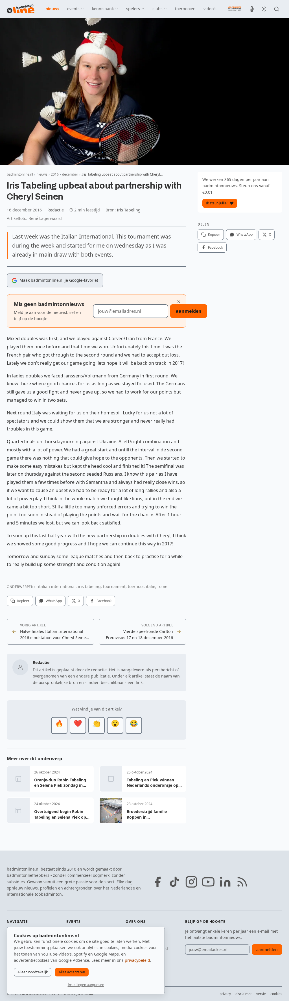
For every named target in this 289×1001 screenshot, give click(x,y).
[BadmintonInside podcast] (251, 9)
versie (261, 993)
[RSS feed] (242, 882)
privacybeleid (137, 960)
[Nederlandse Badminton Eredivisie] (234, 9)
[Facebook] (157, 882)
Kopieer (23, 600)
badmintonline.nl (20, 174)
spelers (133, 8)
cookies (276, 993)
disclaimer (243, 993)
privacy (225, 993)
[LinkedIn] (225, 882)
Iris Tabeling (129, 210)
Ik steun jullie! (216, 203)
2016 (55, 174)
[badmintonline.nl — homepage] (20, 9)
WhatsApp (54, 600)
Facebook (104, 600)
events (73, 8)
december (70, 174)
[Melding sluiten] (179, 302)
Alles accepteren (72, 972)
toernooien (185, 8)
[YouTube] (208, 882)
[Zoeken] (276, 9)
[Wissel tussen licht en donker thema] (264, 9)
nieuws (52, 8)
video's (209, 8)
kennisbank (103, 8)
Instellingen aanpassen (86, 984)
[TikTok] (174, 882)
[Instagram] (191, 882)
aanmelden (189, 311)
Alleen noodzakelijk (32, 972)
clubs (157, 8)
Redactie (55, 210)
